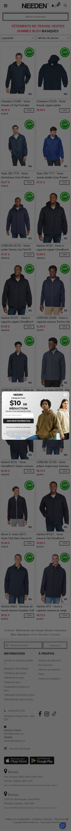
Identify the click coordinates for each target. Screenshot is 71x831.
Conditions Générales (15, 436)
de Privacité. (18, 438)
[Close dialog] (65, 394)
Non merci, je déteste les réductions (18, 427)
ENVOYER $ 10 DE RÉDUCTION (18, 421)
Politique (26, 436)
